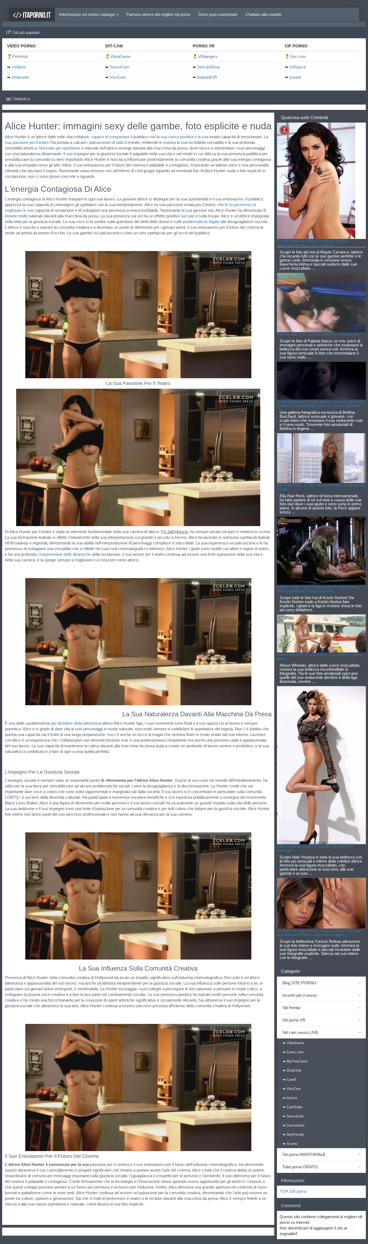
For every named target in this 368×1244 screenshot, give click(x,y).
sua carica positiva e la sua (184, 136)
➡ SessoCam (293, 1116)
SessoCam (120, 67)
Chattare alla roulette (263, 14)
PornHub (20, 56)
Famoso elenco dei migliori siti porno (158, 14)
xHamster (20, 77)
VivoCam (118, 77)
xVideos (19, 67)
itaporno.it (36, 15)
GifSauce (297, 67)
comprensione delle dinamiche (64, 554)
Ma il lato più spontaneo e (61, 148)
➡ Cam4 (289, 1080)
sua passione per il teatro (27, 142)
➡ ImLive (290, 1098)
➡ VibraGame (293, 1043)
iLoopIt (295, 77)
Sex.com (298, 56)
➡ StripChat (292, 1070)
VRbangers (208, 56)
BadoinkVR (207, 77)
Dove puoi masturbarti (218, 14)
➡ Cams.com (293, 1052)
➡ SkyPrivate (293, 1134)
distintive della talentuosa (79, 723)
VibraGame (120, 56)
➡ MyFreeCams (295, 1061)
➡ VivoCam (292, 1089)
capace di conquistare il (111, 136)
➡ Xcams (290, 1144)
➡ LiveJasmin (293, 1125)
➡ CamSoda (292, 1107)
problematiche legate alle (204, 221)
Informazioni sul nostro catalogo (87, 14)
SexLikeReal (208, 67)
